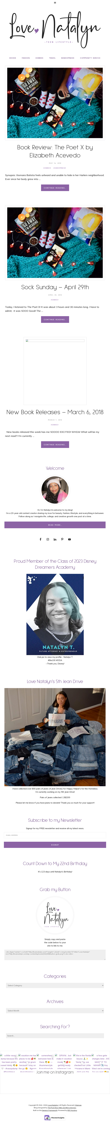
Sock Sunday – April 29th (55, 287)
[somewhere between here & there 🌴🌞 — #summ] (46, 1063)
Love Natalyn (53, 1105)
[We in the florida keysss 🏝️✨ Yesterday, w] (82, 1063)
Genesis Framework (49, 1110)
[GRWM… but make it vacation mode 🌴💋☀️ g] (64, 1063)
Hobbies (47, 168)
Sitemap (78, 1105)
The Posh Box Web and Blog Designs (62, 1108)
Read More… (55, 525)
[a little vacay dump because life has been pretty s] (9, 1063)
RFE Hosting (72, 1110)
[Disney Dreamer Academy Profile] (55, 654)
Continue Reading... (55, 188)
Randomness (60, 168)
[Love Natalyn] (55, 29)
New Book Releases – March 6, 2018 (55, 412)
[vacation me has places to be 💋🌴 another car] (27, 1063)
